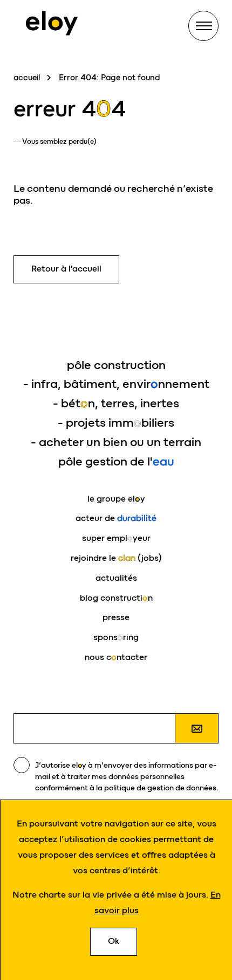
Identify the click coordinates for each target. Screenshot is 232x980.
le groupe (116, 499)
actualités (116, 578)
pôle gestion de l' (116, 461)
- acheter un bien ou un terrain (116, 442)
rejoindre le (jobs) (116, 558)
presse (116, 617)
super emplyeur (116, 538)
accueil (26, 77)
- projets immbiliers (116, 422)
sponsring (116, 637)
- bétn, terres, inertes (116, 403)
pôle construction (116, 365)
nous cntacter (116, 657)
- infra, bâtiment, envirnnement (116, 384)
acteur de (116, 518)
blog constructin (116, 598)
